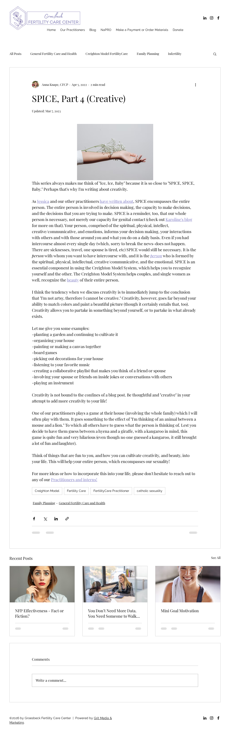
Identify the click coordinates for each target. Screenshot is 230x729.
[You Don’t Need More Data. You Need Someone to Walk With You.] (115, 584)
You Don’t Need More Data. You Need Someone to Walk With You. (112, 613)
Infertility (174, 54)
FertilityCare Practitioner (111, 491)
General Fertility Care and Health (53, 54)
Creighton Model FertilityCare (107, 54)
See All (216, 558)
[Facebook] (218, 18)
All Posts (15, 54)
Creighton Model (47, 491)
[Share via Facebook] (34, 519)
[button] (215, 54)
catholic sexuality (149, 491)
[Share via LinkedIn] (56, 519)
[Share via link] (67, 519)
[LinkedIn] (205, 18)
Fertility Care (76, 491)
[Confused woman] (42, 584)
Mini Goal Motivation (180, 610)
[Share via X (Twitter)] (45, 519)
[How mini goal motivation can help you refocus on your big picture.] (187, 584)
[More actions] (195, 84)
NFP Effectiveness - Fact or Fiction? (39, 613)
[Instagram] (211, 18)
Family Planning (148, 54)
